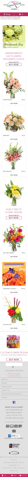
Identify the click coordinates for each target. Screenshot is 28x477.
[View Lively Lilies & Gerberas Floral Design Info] (14, 238)
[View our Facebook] (14, 403)
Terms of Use (14, 470)
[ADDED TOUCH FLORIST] (14, 10)
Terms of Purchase (18, 468)
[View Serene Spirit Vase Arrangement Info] (14, 120)
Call (5, 475)
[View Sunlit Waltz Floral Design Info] (14, 193)
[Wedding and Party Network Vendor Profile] (14, 454)
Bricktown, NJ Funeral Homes (9, 457)
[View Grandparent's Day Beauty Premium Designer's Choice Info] (14, 274)
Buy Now (14, 64)
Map (15, 475)
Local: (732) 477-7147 (14, 415)
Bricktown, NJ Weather (11, 462)
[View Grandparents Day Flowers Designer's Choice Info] (14, 36)
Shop (8, 14)
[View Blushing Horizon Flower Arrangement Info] (14, 85)
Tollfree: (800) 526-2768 (14, 418)
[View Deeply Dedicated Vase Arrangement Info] (14, 156)
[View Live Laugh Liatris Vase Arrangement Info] (14, 309)
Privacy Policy (6, 468)
